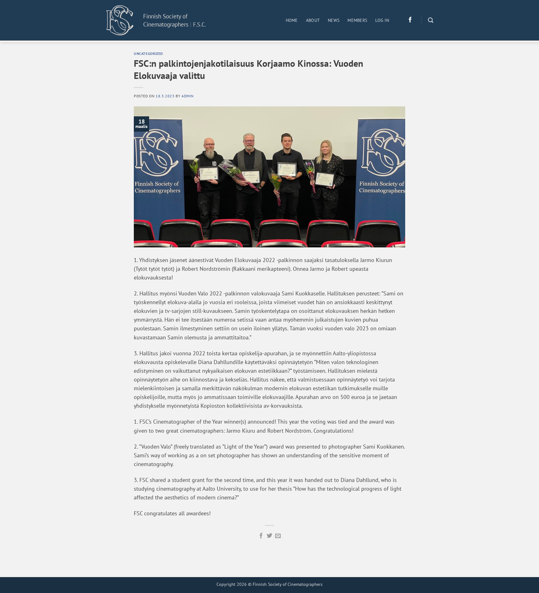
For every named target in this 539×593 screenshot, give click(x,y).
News (333, 20)
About (313, 20)
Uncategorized (148, 53)
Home (292, 20)
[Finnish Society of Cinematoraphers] (120, 20)
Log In (382, 20)
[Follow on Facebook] (410, 20)
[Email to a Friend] (278, 536)
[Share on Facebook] (261, 536)
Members (357, 20)
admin (187, 95)
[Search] (430, 20)
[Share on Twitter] (269, 536)
